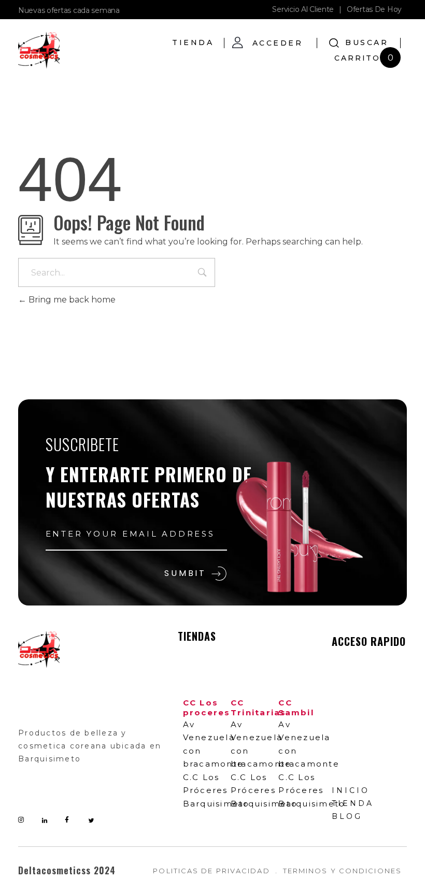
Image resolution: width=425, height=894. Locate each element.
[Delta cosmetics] (39, 50)
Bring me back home (71, 300)
